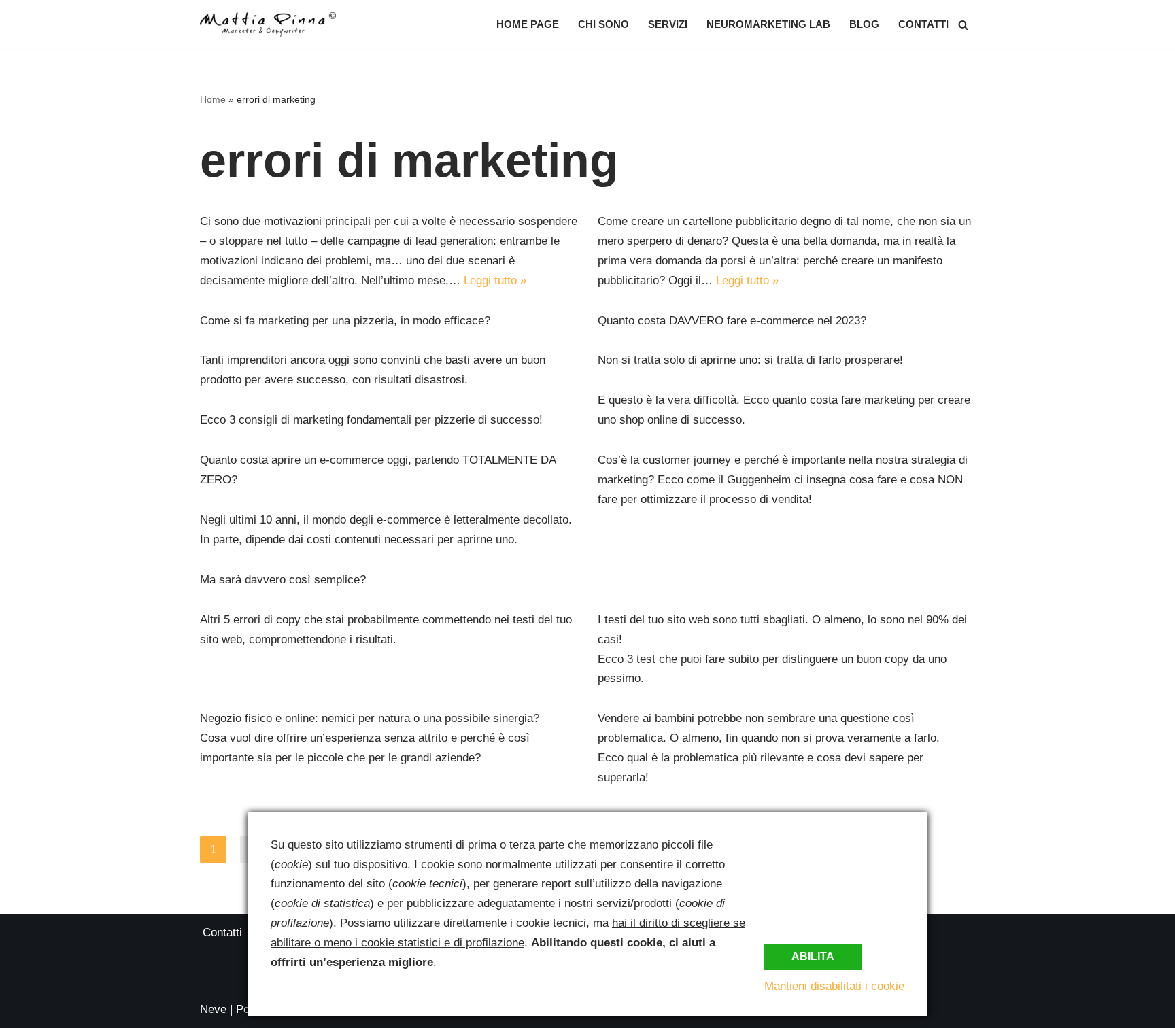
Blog (864, 24)
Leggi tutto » (495, 280)
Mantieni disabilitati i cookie (834, 986)
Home (213, 99)
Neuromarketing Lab (768, 24)
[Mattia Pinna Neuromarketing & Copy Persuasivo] (268, 24)
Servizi (667, 24)
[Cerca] (963, 25)
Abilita (812, 956)
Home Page (527, 24)
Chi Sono (603, 24)
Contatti (923, 24)
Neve (213, 1009)
